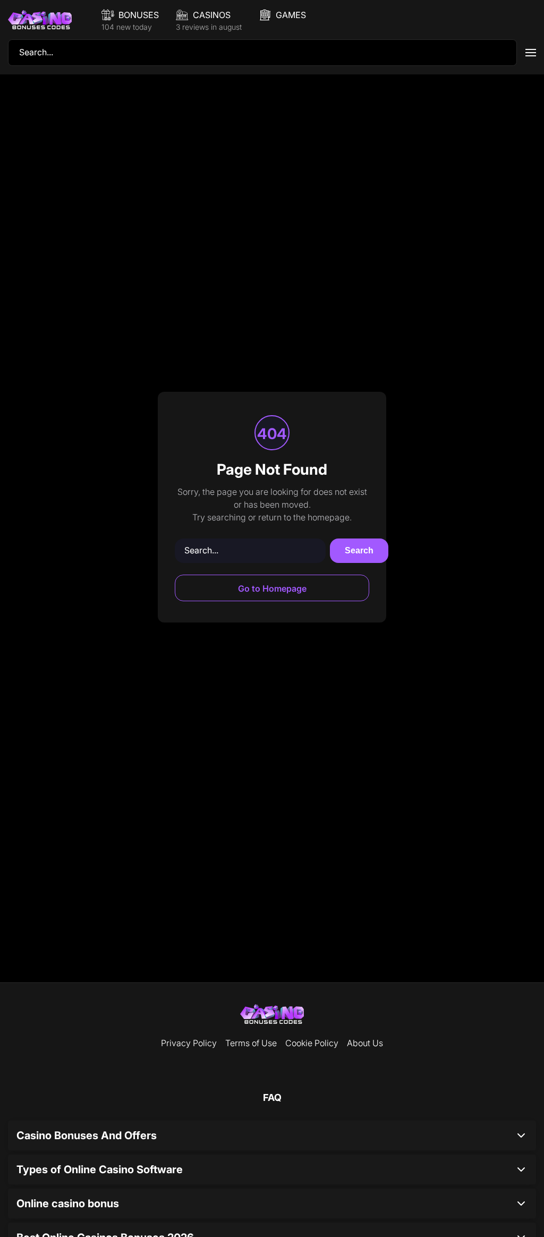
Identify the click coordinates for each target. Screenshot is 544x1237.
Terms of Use (251, 1043)
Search (359, 550)
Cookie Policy (311, 1043)
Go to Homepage (272, 588)
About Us (365, 1043)
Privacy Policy (189, 1043)
